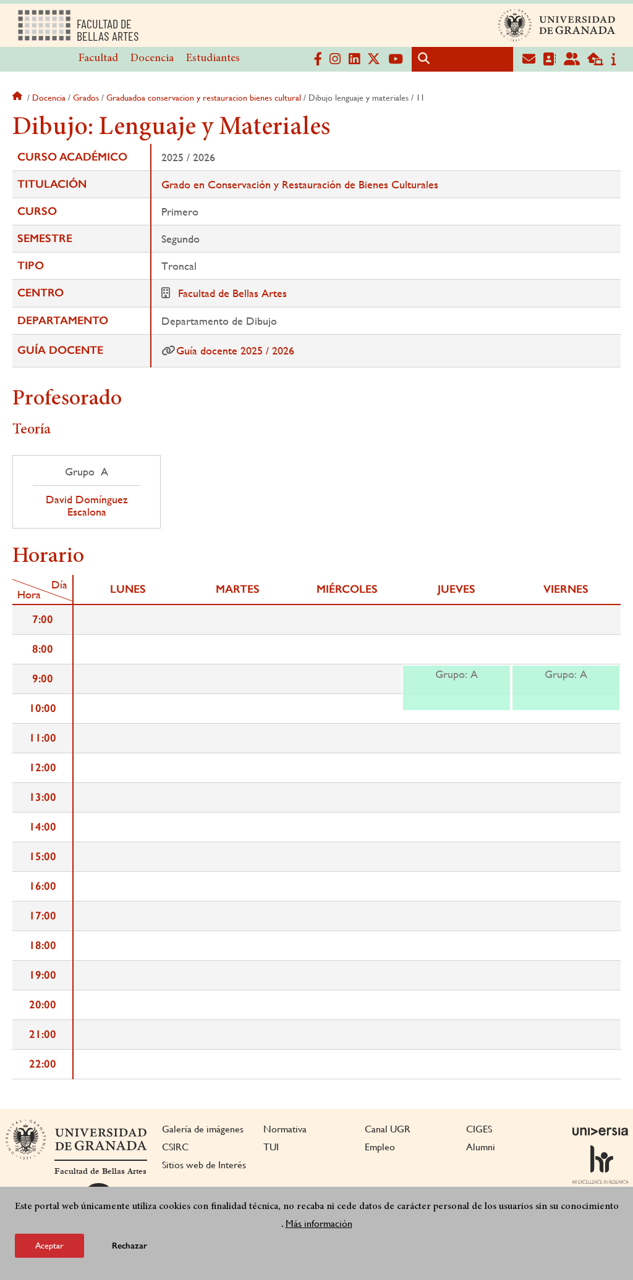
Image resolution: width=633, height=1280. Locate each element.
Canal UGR (387, 1129)
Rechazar (129, 1245)
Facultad (98, 58)
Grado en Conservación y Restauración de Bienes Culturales (299, 184)
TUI (271, 1147)
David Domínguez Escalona (87, 505)
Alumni (480, 1147)
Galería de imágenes (203, 1129)
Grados (86, 97)
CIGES (479, 1129)
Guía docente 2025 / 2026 (235, 350)
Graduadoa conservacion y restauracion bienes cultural (203, 97)
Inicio (18, 97)
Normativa (285, 1129)
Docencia (152, 58)
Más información (319, 1223)
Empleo (380, 1147)
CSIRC (175, 1147)
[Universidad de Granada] (557, 25)
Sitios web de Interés (204, 1165)
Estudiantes (213, 58)
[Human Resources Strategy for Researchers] (600, 1164)
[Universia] (600, 1131)
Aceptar (49, 1245)
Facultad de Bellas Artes (232, 293)
